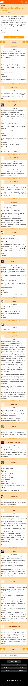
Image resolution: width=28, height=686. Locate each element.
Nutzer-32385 (14, 87)
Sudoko (14, 551)
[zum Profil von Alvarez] (2, 324)
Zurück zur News (14, 37)
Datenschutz (20, 665)
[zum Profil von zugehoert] (2, 462)
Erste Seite (1, 42)
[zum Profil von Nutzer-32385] (2, 87)
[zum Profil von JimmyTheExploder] (2, 626)
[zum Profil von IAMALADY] (2, 261)
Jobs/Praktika (20, 668)
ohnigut (14, 510)
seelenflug (14, 404)
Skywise (14, 232)
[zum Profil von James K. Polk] (2, 496)
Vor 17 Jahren (14, 49)
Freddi (14, 426)
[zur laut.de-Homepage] (2, 2)
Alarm (9, 83)
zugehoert (14, 462)
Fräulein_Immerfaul (14, 442)
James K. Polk (14, 496)
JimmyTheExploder (14, 626)
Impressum (7, 665)
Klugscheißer (14, 336)
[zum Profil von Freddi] (2, 426)
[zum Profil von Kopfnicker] (2, 46)
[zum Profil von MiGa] (2, 581)
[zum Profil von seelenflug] (2, 404)
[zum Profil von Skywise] (2, 232)
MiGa (14, 581)
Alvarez (14, 324)
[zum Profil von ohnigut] (2, 510)
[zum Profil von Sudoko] (2, 551)
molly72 (14, 105)
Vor (24, 42)
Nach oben (14, 661)
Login (26, 2)
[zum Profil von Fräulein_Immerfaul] (2, 442)
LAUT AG (18, 680)
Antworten (14, 83)
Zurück (4, 42)
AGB (7, 670)
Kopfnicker (14, 46)
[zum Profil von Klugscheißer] (2, 336)
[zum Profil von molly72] (2, 105)
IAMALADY (14, 261)
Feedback (20, 670)
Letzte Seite (27, 42)
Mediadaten (7, 668)
